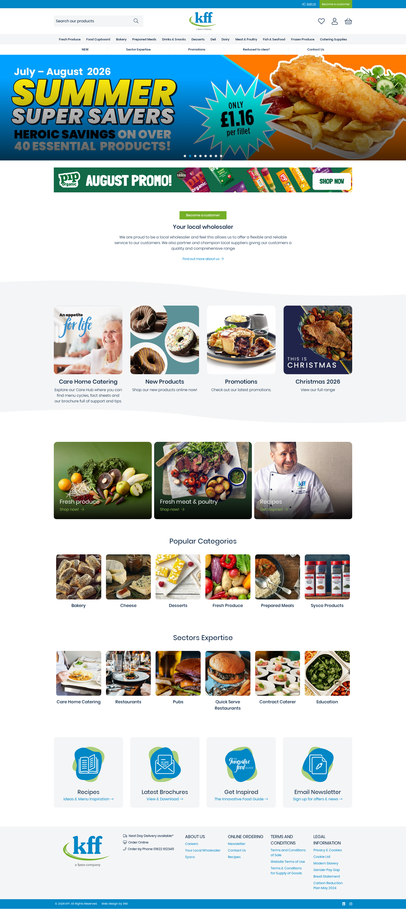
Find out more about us (202, 259)
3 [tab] (195, 156)
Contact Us (315, 49)
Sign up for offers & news (316, 799)
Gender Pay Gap (326, 869)
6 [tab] (210, 156)
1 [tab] (185, 156)
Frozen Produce (302, 39)
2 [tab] (190, 156)
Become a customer (336, 4)
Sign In (311, 4)
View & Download (163, 799)
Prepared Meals (144, 39)
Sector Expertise (138, 49)
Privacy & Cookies (327, 850)
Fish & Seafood (274, 39)
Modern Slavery (325, 863)
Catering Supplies (333, 39)
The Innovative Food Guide (240, 799)
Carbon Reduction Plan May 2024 (328, 885)
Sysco (190, 857)
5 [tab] (205, 156)
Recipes (234, 857)
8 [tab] (221, 156)
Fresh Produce (70, 39)
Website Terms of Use (288, 861)
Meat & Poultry (246, 39)
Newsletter (236, 843)
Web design (110, 904)
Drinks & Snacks (174, 39)
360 (125, 904)
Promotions (196, 49)
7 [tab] (216, 156)
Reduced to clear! (256, 49)
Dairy (226, 39)
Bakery (121, 39)
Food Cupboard (98, 39)
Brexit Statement (326, 876)
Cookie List (321, 856)
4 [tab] (200, 156)
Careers (191, 843)
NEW (85, 49)
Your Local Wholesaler (202, 850)
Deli (213, 39)
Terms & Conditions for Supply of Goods (286, 870)
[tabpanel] (203, 107)
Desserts (198, 39)
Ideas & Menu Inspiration (86, 799)
